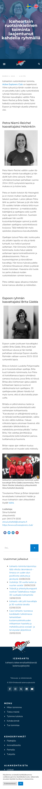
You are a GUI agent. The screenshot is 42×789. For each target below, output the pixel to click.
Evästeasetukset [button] (10, 784)
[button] (4, 64)
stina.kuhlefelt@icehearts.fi (14, 521)
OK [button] (21, 784)
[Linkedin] (26, 689)
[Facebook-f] (10, 689)
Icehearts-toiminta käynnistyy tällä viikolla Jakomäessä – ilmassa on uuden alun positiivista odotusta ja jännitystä (22, 572)
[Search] (34, 548)
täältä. (11, 502)
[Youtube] (32, 689)
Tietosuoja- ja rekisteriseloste (21, 678)
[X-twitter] (21, 689)
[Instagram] (15, 689)
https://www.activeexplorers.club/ (17, 525)
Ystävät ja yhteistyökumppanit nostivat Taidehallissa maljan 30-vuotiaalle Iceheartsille (23, 591)
